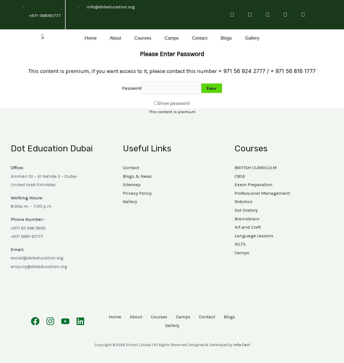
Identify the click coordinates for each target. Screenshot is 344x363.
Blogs (226, 38)
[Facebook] (35, 321)
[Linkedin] (80, 321)
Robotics (243, 201)
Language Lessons (254, 235)
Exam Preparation (254, 184)
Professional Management (262, 193)
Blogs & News (137, 176)
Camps (171, 38)
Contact (199, 38)
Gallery (252, 38)
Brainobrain (247, 218)
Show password (174, 103)
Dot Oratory (246, 210)
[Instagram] (50, 321)
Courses (142, 38)
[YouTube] (65, 321)
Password (132, 88)
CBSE (240, 176)
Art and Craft (248, 227)
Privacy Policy (137, 193)
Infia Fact (241, 345)
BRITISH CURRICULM (256, 167)
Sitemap (132, 184)
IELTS (240, 244)
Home (90, 38)
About (115, 38)
